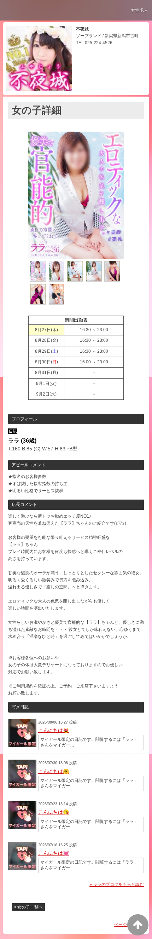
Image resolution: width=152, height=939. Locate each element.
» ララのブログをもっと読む (116, 884)
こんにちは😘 (53, 812)
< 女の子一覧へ (28, 907)
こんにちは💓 (53, 853)
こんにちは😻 (53, 730)
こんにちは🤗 (53, 771)
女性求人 (139, 10)
